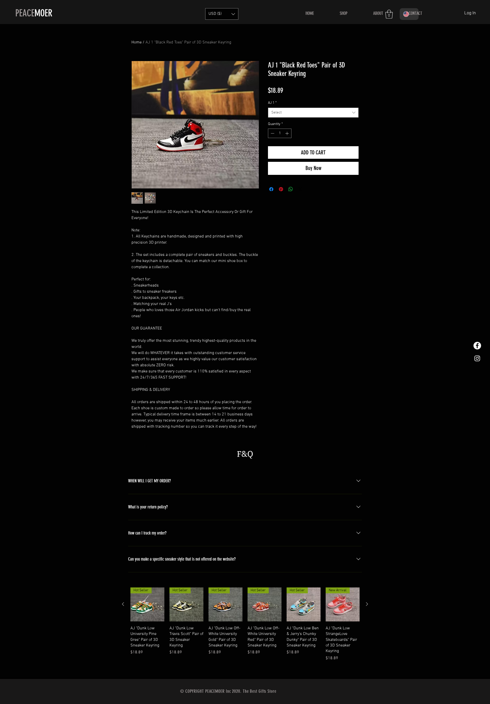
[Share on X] (300, 189)
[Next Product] (367, 604)
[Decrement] (272, 133)
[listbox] (221, 14)
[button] (221, 14)
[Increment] (287, 133)
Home (136, 42)
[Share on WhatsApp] (291, 189)
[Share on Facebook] (271, 189)
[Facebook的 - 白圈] (477, 345)
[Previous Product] (123, 604)
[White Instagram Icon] (477, 358)
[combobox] (313, 113)
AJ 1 (272, 103)
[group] (245, 631)
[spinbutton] (279, 133)
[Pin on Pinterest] (281, 189)
